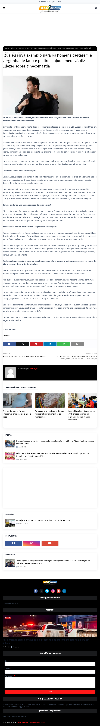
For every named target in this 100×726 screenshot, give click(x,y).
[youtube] (50, 543)
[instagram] (31, 543)
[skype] (47, 591)
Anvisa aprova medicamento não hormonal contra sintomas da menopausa (49, 414)
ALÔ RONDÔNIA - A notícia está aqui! (31, 722)
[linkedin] (64, 591)
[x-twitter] (41, 591)
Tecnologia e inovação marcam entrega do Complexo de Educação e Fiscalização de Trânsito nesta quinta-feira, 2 (53, 562)
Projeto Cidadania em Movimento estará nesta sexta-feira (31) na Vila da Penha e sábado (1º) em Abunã (55, 442)
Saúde (17, 48)
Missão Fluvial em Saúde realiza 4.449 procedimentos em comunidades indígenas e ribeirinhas (81, 415)
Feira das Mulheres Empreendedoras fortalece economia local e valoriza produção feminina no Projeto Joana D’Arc (52, 454)
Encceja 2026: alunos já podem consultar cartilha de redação (43, 520)
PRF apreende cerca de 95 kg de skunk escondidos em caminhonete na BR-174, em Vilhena (46, 641)
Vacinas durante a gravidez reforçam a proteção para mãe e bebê (17, 414)
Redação (33, 368)
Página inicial (9, 48)
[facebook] (13, 543)
